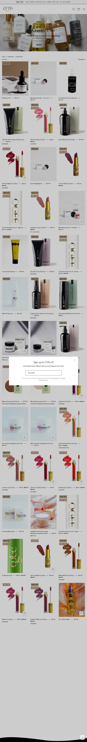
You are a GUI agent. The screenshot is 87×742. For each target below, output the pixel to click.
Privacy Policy (55, 378)
